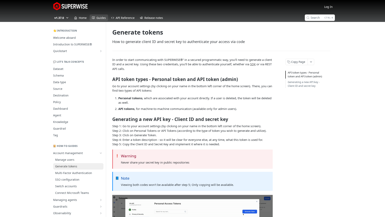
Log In (328, 7)
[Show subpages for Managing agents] (100, 200)
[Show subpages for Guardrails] (100, 206)
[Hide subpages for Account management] (100, 153)
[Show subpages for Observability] (100, 213)
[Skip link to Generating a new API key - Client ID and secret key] (109, 119)
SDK (253, 64)
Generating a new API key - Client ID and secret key (304, 84)
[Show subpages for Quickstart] (100, 51)
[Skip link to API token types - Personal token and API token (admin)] (109, 79)
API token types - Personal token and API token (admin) (305, 74)
